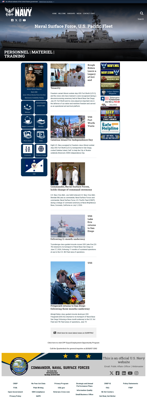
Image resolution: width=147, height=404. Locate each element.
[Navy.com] (110, 72)
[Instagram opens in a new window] (20, 20)
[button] (47, 2)
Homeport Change (41, 155)
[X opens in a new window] (16, 20)
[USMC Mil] (110, 79)
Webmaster (137, 366)
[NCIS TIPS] (110, 106)
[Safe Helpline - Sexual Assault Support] (110, 127)
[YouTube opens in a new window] (24, 20)
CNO (34, 174)
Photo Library (27, 140)
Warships (41, 126)
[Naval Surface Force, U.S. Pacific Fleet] (18, 11)
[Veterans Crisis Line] (110, 99)
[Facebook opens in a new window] (12, 20)
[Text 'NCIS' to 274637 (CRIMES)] (110, 115)
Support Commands (27, 126)
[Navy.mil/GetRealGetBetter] (110, 137)
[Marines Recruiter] (110, 85)
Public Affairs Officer (120, 366)
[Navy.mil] (110, 66)
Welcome (27, 112)
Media (41, 140)
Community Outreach (27, 156)
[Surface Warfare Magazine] (110, 92)
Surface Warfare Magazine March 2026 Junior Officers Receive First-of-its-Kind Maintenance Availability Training (34, 93)
